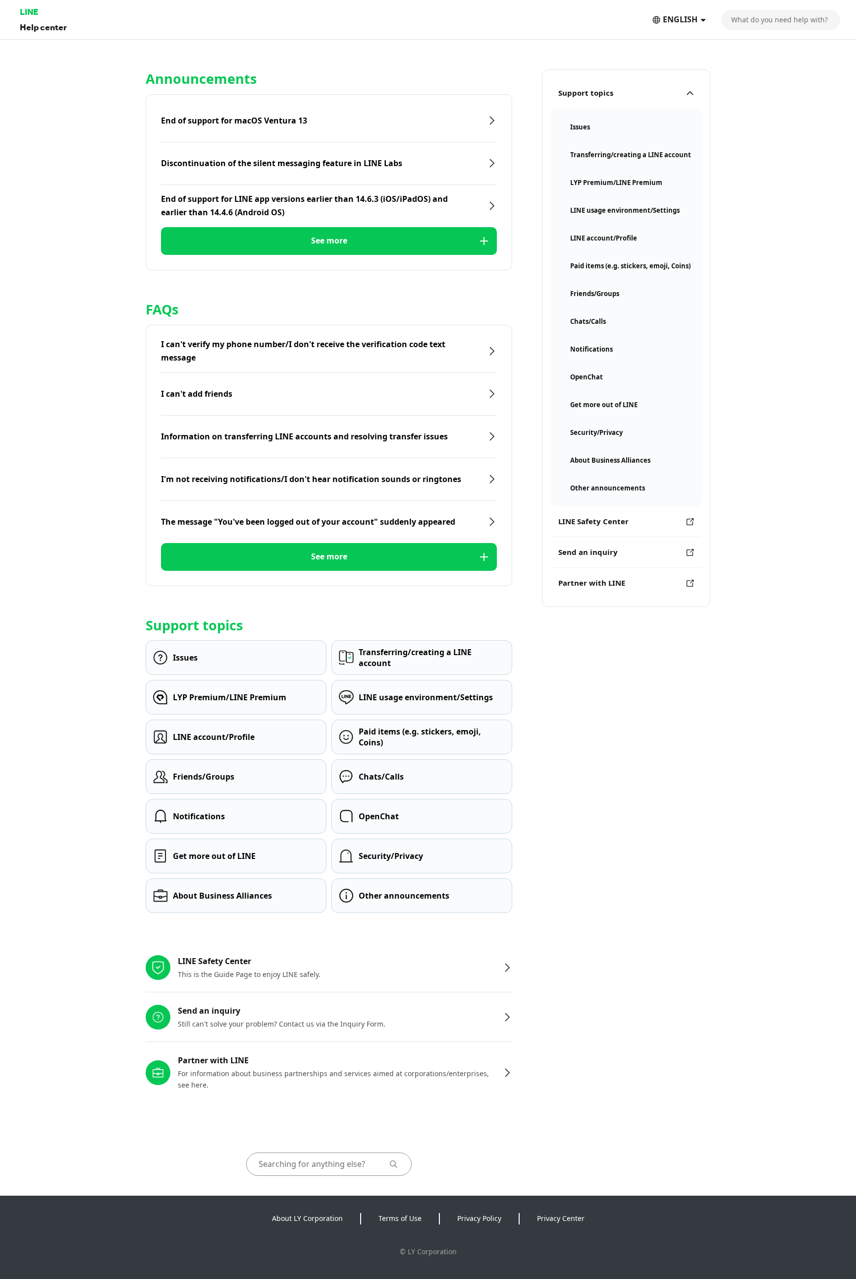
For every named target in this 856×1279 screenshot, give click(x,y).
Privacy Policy (479, 1218)
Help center (43, 27)
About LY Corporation (307, 1218)
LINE (29, 11)
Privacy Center (561, 1218)
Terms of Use (400, 1218)
